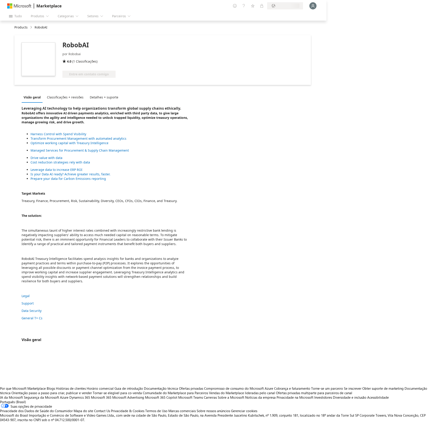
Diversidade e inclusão (349, 397)
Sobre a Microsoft (231, 397)
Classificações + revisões (65, 97)
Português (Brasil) (13, 402)
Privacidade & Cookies (127, 411)
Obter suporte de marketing (383, 388)
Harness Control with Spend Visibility (58, 134)
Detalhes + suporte (104, 97)
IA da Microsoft (11, 397)
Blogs (51, 388)
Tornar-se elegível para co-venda (117, 393)
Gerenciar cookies (244, 411)
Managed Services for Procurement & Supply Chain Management (80, 150)
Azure (64, 397)
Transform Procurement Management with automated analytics (78, 138)
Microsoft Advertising (128, 397)
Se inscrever (352, 388)
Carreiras (210, 397)
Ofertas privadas (191, 388)
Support (28, 303)
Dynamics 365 (79, 397)
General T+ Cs (32, 318)
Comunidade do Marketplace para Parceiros (175, 393)
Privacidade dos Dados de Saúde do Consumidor (36, 411)
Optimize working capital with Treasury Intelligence (69, 143)
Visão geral (32, 97)
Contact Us (102, 411)
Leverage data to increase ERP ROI (56, 169)
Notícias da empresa (260, 397)
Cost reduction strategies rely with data (60, 162)
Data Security (32, 311)
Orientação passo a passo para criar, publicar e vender (51, 393)
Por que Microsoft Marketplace (23, 388)
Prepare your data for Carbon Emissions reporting (68, 178)
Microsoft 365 (101, 397)
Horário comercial (100, 388)
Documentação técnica (161, 388)
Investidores (323, 397)
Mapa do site (83, 411)
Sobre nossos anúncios (213, 411)
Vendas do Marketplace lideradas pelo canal (242, 393)
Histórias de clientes (71, 388)
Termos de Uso (156, 411)
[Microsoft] (19, 6)
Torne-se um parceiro (327, 388)
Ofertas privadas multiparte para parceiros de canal (314, 393)
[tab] (33, 97)
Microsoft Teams (190, 397)
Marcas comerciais (182, 411)
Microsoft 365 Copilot (161, 397)
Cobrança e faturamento (292, 388)
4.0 (69, 61)
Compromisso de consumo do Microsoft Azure (239, 388)
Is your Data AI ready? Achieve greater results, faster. (70, 174)
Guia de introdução (128, 388)
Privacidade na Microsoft (295, 397)
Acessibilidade (378, 397)
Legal (26, 296)
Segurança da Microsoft (41, 397)
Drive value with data (46, 158)
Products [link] (21, 27)
